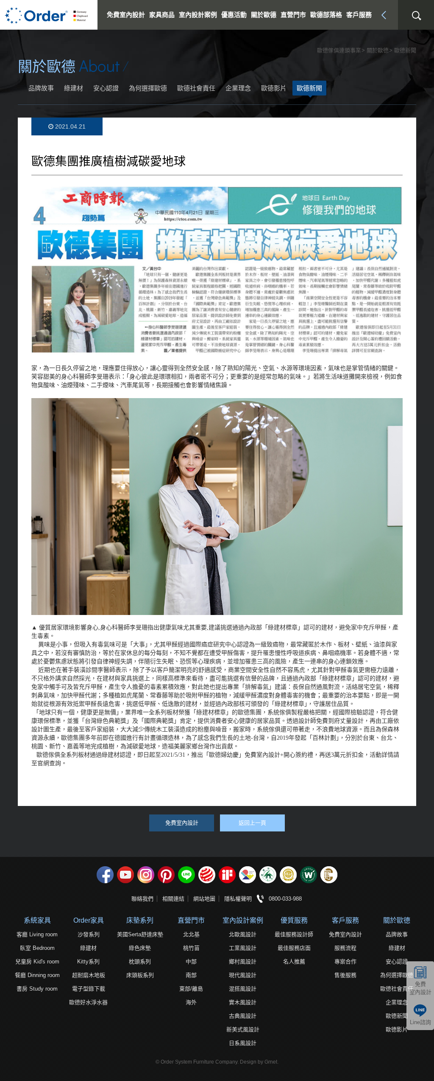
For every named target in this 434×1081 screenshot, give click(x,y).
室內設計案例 (243, 920)
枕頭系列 (140, 961)
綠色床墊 (140, 948)
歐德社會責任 (196, 88)
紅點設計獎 (206, 874)
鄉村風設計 (242, 961)
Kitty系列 (88, 961)
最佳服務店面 (294, 948)
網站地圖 (204, 899)
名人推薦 (294, 961)
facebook (105, 874)
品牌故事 (41, 88)
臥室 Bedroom (37, 948)
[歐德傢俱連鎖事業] (48, 15)
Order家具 (88, 920)
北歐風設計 (242, 934)
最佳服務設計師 (294, 934)
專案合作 (345, 961)
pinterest (166, 874)
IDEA (247, 874)
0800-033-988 (285, 899)
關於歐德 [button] (263, 14)
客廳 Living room (37, 934)
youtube (125, 874)
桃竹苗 (191, 948)
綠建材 (73, 88)
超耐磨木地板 (88, 975)
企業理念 (238, 88)
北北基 (191, 934)
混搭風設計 (242, 989)
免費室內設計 (126, 14)
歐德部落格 (326, 14)
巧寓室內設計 (328, 874)
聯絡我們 (142, 899)
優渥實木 (308, 874)
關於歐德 (396, 920)
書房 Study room (37, 989)
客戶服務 (345, 920)
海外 (191, 1002)
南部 (191, 975)
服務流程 (345, 948)
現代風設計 (242, 975)
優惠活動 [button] (234, 14)
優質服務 (294, 920)
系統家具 (37, 920)
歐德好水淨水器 (88, 1002)
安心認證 (106, 88)
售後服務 (345, 975)
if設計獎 (227, 874)
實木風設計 (242, 1002)
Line (186, 874)
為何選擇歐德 (148, 88)
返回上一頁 (252, 823)
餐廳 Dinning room (37, 975)
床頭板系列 (140, 975)
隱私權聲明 (238, 899)
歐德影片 (274, 88)
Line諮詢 (420, 1022)
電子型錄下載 (88, 989)
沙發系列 (89, 934)
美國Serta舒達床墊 (140, 934)
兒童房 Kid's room (37, 961)
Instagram (145, 874)
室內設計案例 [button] (198, 14)
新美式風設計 (242, 1029)
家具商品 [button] (162, 14)
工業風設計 (242, 948)
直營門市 (191, 920)
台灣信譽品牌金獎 (288, 874)
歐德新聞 (309, 88)
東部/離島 (191, 989)
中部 (191, 961)
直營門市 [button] (293, 14)
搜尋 (416, 15)
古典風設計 (242, 1016)
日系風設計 (242, 1043)
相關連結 (173, 899)
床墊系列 (139, 920)
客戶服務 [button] (359, 14)
